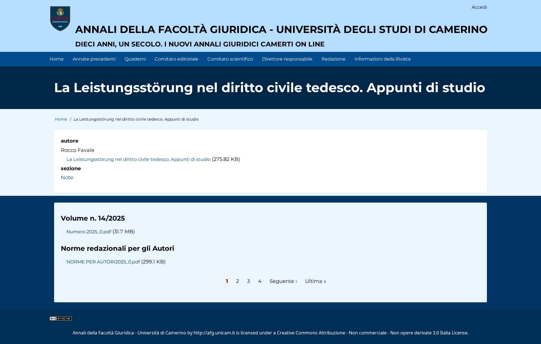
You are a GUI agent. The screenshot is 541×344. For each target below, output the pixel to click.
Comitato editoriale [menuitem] (176, 59)
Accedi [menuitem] (479, 7)
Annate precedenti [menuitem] (94, 59)
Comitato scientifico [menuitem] (230, 59)
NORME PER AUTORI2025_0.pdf (103, 262)
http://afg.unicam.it (214, 333)
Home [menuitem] (57, 59)
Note (67, 177)
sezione (71, 168)
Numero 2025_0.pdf (88, 231)
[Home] (60, 18)
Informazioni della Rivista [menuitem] (382, 59)
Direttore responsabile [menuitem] (287, 59)
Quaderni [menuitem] (135, 59)
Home (61, 119)
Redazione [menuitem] (333, 59)
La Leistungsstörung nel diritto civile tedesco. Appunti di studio (138, 159)
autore (69, 141)
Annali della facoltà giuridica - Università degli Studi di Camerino (281, 29)
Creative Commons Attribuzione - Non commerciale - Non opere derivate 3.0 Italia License (372, 333)
